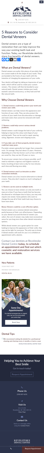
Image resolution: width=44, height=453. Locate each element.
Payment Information (10, 270)
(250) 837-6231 (23, 20)
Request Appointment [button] (22, 374)
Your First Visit (8, 266)
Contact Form (25, 426)
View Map (22, 412)
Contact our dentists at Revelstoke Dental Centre (21, 242)
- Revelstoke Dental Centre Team (29, 344)
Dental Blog (7, 273)
